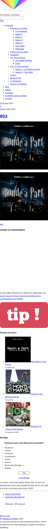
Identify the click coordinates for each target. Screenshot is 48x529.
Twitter (8, 450)
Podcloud (9, 453)
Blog (7, 87)
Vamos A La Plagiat (18, 84)
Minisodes (19, 49)
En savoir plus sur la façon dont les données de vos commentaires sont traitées (23, 296)
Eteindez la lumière (10, 519)
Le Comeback (21, 31)
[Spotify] (44, 504)
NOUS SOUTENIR (12, 494)
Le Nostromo (15, 81)
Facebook (9, 448)
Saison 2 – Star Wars (24, 72)
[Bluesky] (9, 504)
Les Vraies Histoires (23, 60)
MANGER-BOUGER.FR (14, 497)
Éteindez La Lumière (18, 28)
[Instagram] (20, 504)
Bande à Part (15, 78)
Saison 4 (19, 43)
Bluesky (8, 468)
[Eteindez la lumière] (22, 12)
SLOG (17, 63)
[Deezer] (37, 511)
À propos (9, 93)
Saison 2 (19, 37)
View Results (24, 478)
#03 (3, 116)
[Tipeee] (44, 511)
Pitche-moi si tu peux (19, 52)
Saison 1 (18, 34)
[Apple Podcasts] (37, 504)
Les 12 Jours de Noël (19, 66)
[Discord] (29, 504)
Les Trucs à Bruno (17, 57)
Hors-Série (20, 46)
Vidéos (8, 90)
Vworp (13, 75)
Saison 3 (19, 40)
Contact (8, 98)
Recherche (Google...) (14, 465)
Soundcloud (10, 456)
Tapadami (14, 55)
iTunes (7, 459)
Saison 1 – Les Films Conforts (27, 69)
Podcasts (9, 25)
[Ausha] (29, 511)
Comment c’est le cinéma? (16, 96)
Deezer (8, 462)
